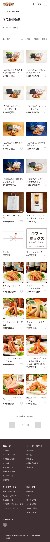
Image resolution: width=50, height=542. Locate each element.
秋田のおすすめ (9, 472)
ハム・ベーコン (9, 455)
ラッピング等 (8, 476)
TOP (4, 12)
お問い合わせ (31, 513)
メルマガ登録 (31, 508)
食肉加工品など (9, 459)
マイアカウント (32, 500)
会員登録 (29, 492)
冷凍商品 (29, 467)
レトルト (6, 463)
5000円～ (30, 455)
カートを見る (31, 504)
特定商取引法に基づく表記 (13, 504)
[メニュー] (45, 4)
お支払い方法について (11, 496)
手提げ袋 (6, 480)
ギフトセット (8, 467)
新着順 (44, 39)
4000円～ (30, 451)
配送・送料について (10, 492)
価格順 (36, 39)
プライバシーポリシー (11, 508)
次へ (38, 425)
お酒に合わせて (32, 463)
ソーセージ (7, 451)
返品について (8, 500)
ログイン (29, 496)
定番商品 (29, 459)
